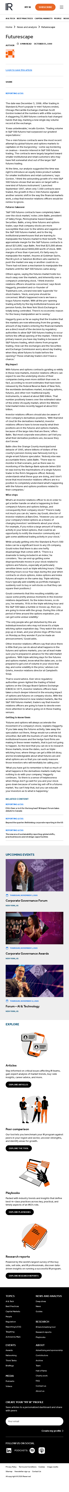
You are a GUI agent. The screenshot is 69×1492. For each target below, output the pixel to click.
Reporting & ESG (15, 93)
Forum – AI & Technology (22, 1006)
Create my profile (51, 1431)
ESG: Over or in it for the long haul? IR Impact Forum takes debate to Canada (32, 809)
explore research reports (24, 1276)
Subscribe (45, 7)
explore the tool (19, 1148)
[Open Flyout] (61, 7)
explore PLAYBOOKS (20, 1212)
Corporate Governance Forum (26, 900)
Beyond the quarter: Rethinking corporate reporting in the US (34, 822)
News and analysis (27, 27)
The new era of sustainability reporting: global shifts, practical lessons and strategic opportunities (30, 835)
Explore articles (18, 1084)
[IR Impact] (9, 7)
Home (9, 27)
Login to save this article (19, 69)
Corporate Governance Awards (27, 953)
